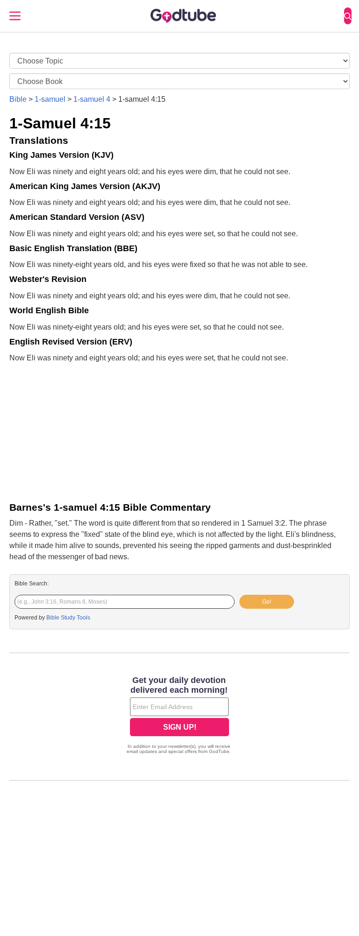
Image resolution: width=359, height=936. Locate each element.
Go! (266, 601)
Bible (18, 99)
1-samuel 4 (91, 99)
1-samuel (50, 99)
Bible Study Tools (68, 617)
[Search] (348, 15)
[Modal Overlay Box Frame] (179, 716)
